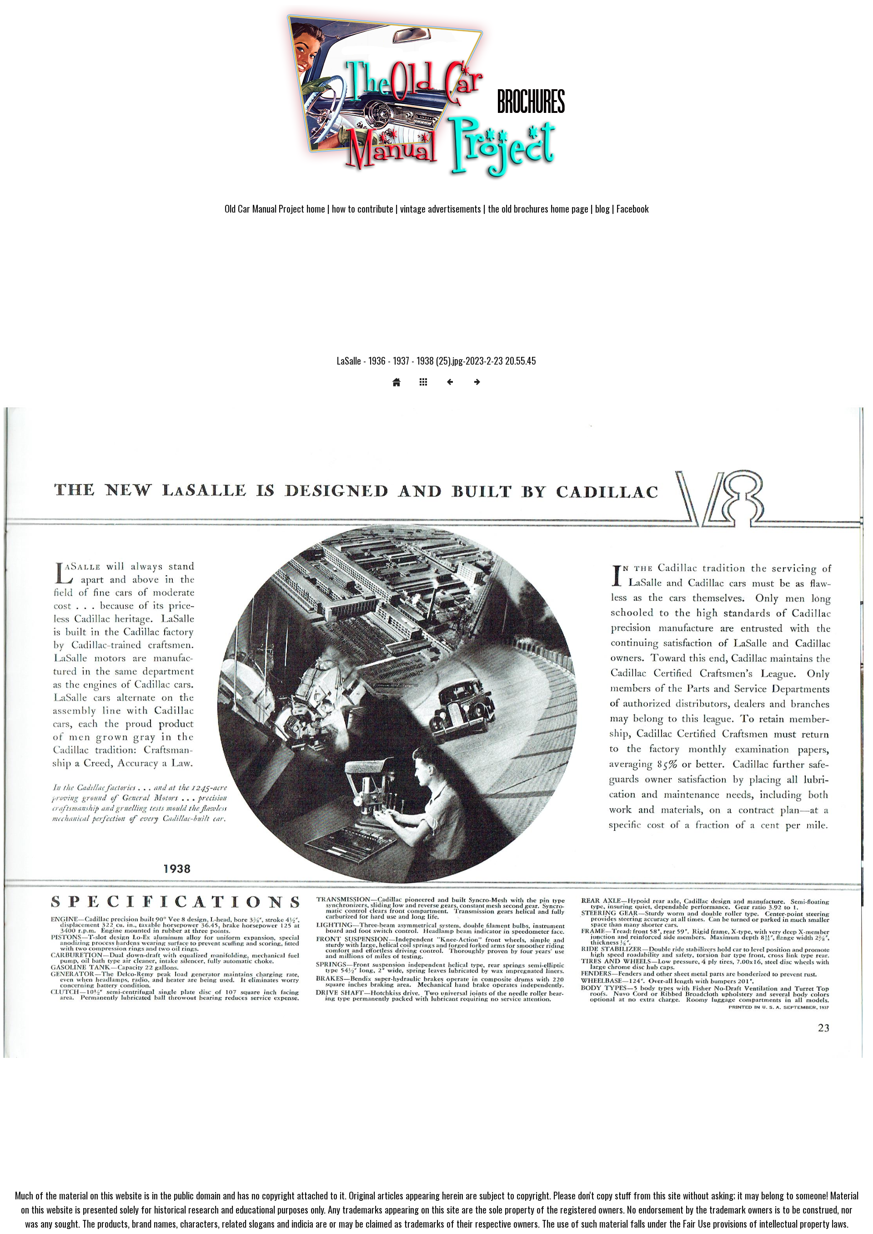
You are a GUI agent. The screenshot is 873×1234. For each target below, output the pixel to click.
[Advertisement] (436, 290)
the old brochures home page (538, 208)
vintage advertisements (440, 208)
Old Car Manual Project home (275, 208)
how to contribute (362, 208)
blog (602, 208)
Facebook (633, 208)
